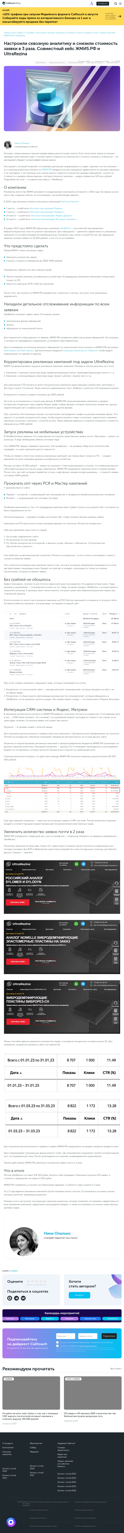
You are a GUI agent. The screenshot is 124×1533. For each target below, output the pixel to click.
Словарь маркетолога (63, 1448)
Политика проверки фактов (84, 1510)
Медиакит (79, 1295)
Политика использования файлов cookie (43, 1526)
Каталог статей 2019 (9, 1476)
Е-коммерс (13, 1271)
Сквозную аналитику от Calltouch (80, 350)
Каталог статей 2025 (67, 1486)
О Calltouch (102, 4)
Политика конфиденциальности (85, 1526)
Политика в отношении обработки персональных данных (49, 1502)
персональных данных (88, 1346)
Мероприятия (36, 1443)
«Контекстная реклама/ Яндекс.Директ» (51, 215)
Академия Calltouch (66, 1443)
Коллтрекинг (10, 350)
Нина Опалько (22, 143)
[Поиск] (116, 4)
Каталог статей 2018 (9, 1469)
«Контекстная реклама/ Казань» (45, 208)
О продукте (7, 1443)
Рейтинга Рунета (69, 201)
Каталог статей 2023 (67, 1478)
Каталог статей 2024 (67, 1482)
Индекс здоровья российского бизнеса (65, 1463)
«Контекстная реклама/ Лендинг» (46, 212)
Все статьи (115, 1369)
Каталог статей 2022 (67, 1474)
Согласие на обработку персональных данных (90, 1502)
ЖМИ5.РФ (47, 169)
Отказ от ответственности (39, 1510)
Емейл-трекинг (113, 62)
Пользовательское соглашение (85, 1518)
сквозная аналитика (58, 62)
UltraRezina (65, 228)
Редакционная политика (38, 1518)
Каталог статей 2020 (36, 1467)
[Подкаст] (10, 1522)
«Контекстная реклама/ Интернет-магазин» (53, 219)
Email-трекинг (27, 350)
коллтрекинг (41, 62)
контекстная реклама (95, 62)
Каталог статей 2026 (67, 1490)
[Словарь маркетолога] (91, 3)
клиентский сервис (76, 62)
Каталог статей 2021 (36, 1474)
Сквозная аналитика (7, 1453)
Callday (33, 1447)
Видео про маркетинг (62, 1455)
